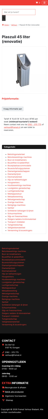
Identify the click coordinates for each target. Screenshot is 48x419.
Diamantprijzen (8, 268)
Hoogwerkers (8, 276)
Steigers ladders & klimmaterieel (16, 313)
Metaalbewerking (9, 291)
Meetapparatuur (9, 288)
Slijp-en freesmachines (12, 310)
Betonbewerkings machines (14, 251)
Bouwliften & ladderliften (13, 257)
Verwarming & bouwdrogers (14, 324)
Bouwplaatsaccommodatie (13, 259)
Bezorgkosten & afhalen (15, 387)
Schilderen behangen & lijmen (15, 305)
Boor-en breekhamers (11, 254)
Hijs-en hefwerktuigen (11, 274)
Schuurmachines (9, 307)
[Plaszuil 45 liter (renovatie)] (24, 70)
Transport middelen (10, 316)
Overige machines (10, 296)
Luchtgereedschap (10, 285)
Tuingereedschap (9, 319)
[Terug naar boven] (44, 414)
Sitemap (9, 400)
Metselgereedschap (10, 293)
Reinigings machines (11, 299)
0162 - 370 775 (34, 124)
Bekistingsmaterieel (10, 248)
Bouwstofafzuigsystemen (13, 262)
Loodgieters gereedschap (13, 282)
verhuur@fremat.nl (12, 127)
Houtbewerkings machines (13, 279)
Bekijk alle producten (14, 392)
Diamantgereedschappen (13, 265)
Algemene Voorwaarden (15, 396)
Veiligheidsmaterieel (10, 322)
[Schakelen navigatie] (44, 2)
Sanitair (5, 302)
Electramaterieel (9, 271)
